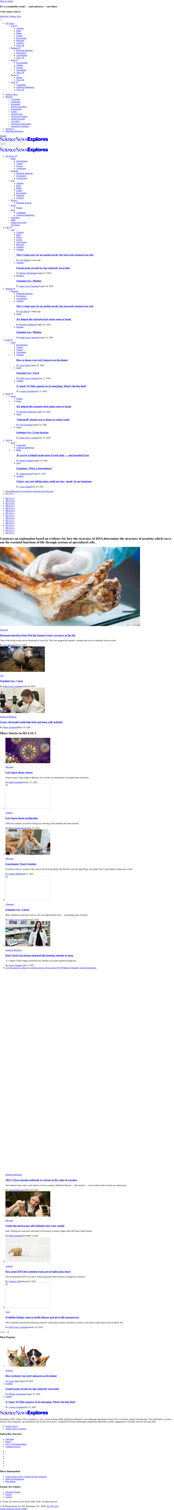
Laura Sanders (25, 487)
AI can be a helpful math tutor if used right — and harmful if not (52, 455)
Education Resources (14, 131)
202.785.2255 (52, 1506)
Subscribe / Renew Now (10, 16)
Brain (18, 31)
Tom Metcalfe (9, 645)
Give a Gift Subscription (15, 1444)
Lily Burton (24, 260)
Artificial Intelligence (25, 87)
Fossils (19, 36)
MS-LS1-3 (10, 523)
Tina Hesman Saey (17, 1190)
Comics (14, 111)
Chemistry (15, 217)
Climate (19, 65)
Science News (11, 94)
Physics (14, 200)
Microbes (20, 40)
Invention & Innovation (21, 124)
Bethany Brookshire (28, 273)
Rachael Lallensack (27, 324)
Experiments (16, 109)
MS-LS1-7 (10, 498)
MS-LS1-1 (10, 528)
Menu (7, 97)
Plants (18, 33)
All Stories (15, 99)
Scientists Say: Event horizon (32, 432)
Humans (15, 48)
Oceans (19, 67)
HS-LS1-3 (9, 525)
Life (13, 26)
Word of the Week (19, 106)
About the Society (13, 1492)
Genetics (20, 43)
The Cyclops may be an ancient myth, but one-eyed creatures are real (54, 254)
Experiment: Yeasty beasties (20, 864)
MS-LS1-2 (10, 508)
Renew (8, 1442)
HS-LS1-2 (9, 513)
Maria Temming (10, 727)
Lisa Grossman (25, 425)
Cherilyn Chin (15, 1281)
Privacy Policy (21, 1509)
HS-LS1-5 (9, 533)
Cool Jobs (15, 121)
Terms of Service (7, 1509)
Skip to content (6, 1)
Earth (13, 60)
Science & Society (19, 222)
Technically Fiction (19, 116)
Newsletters (10, 1481)
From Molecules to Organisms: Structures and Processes (29, 491)
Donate (3, 136)
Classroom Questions (20, 126)
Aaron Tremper (15, 965)
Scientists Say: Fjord (27, 373)
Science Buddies (16, 874)
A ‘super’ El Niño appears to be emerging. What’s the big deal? (51, 386)
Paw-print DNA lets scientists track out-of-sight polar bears (38, 1271)
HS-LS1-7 (9, 530)
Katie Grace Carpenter (29, 286)
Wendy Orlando (26, 460)
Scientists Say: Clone (11, 681)
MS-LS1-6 (10, 511)
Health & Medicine (24, 50)
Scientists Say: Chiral (17, 909)
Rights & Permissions (14, 1479)
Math (13, 220)
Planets (19, 77)
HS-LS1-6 (9, 503)
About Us (9, 129)
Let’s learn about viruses (19, 772)
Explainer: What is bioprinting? (34, 468)
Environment (21, 63)
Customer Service (13, 1446)
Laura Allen (24, 365)
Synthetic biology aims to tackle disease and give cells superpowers (42, 1317)
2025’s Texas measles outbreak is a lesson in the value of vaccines (41, 1180)
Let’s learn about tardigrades (21, 818)
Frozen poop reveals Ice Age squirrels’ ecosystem (43, 267)
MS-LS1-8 (10, 501)
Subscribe (9, 1439)
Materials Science (23, 203)
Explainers (15, 104)
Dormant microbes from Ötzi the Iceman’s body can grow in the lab (37, 635)
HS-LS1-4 (9, 515)
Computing (21, 85)
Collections (16, 102)
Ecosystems (21, 38)
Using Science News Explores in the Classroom (25, 1476)
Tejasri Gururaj (25, 474)
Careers (8, 1497)
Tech (13, 82)
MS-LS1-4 (10, 518)
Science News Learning (15, 1429)
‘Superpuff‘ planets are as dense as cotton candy (43, 419)
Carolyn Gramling (27, 391)
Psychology (21, 53)
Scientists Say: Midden (28, 280)
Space (14, 75)
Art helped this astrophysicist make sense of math (44, 319)
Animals (20, 28)
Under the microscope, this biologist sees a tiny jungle (34, 1225)
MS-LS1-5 (10, 506)
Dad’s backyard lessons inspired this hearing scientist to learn (39, 955)
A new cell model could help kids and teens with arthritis (31, 722)
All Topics (9, 23)
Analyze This (16, 114)
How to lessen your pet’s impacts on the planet (42, 360)
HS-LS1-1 (9, 520)
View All (20, 45)
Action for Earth (18, 119)
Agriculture (21, 70)
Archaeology (21, 55)
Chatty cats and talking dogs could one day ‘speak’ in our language (54, 481)
